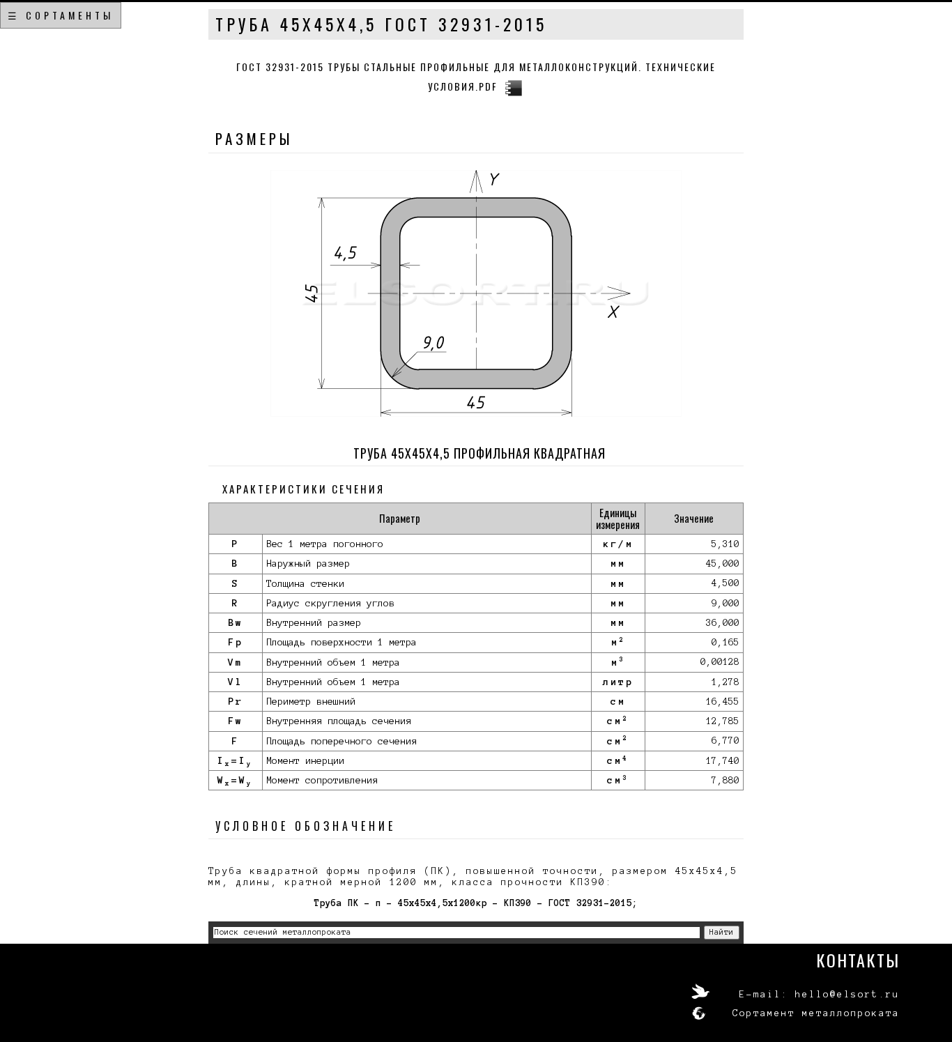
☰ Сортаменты (61, 15)
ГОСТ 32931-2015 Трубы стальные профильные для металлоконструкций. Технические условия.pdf (476, 76)
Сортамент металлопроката (816, 1013)
